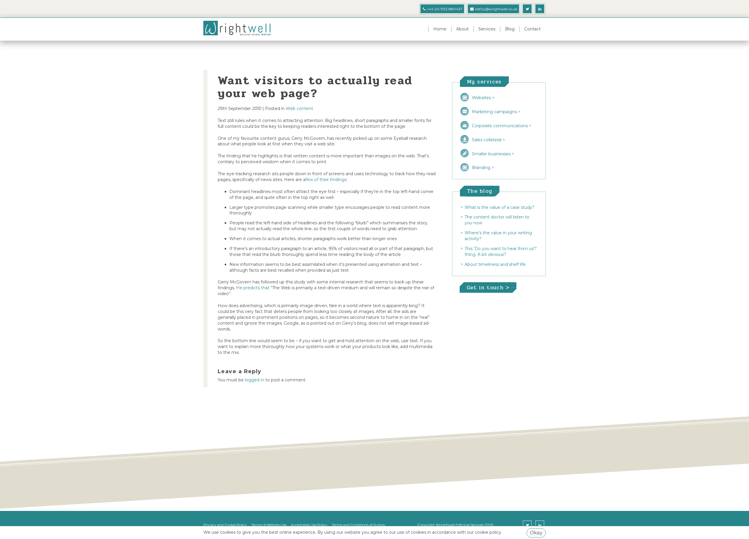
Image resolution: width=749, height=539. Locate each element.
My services (484, 82)
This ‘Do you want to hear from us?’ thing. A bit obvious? (501, 251)
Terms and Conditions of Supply (358, 525)
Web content (299, 108)
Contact (532, 29)
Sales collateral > (488, 139)
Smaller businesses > (493, 153)
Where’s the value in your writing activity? (498, 235)
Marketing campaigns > (496, 111)
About (462, 29)
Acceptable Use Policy (309, 525)
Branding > (483, 167)
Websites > (483, 97)
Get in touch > (488, 287)
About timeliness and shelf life (495, 264)
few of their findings (325, 179)
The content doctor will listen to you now (497, 219)
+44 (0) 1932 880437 (444, 9)
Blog (510, 29)
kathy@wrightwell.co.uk (496, 9)
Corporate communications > (501, 125)
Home (439, 29)
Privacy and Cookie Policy (225, 525)
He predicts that (252, 287)
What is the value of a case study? (500, 207)
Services (486, 29)
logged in (254, 380)
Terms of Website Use (268, 525)
